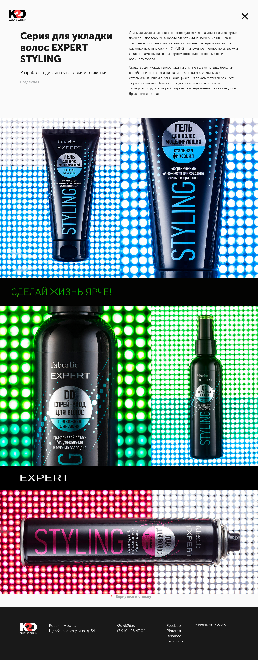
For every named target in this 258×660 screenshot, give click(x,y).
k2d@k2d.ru (125, 625)
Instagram (175, 641)
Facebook (175, 625)
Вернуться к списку (132, 596)
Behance (174, 636)
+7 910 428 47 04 (130, 631)
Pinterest (174, 631)
